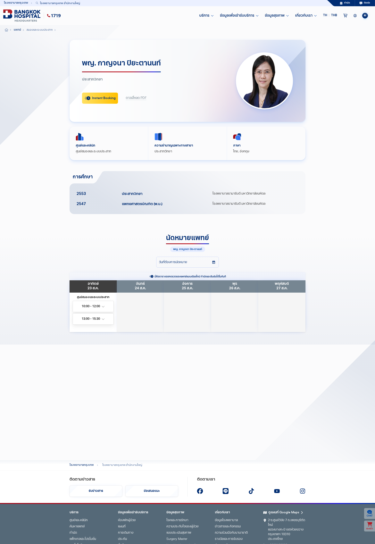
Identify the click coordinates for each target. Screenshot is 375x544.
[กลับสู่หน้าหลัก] (23, 15)
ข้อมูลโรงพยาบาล (226, 520)
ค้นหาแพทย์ (77, 526)
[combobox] (172, 3)
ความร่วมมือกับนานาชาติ (231, 532)
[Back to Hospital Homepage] (6, 30)
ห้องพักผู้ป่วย (127, 520)
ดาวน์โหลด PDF (136, 98)
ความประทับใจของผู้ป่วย (182, 526)
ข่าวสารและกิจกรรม (228, 526)
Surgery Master (176, 539)
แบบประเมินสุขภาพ (178, 532)
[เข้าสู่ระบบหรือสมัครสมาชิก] (355, 15)
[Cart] (345, 15)
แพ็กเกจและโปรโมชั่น (83, 539)
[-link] (200, 491)
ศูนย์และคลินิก (79, 520)
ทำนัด (73, 532)
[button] (330, 15)
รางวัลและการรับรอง (229, 539)
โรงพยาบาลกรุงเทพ (82, 465)
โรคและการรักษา (177, 520)
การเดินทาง (125, 532)
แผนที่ (122, 526)
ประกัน (122, 539)
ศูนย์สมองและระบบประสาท (93, 151)
